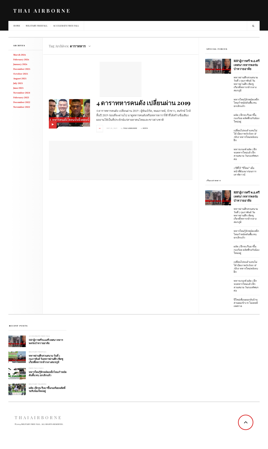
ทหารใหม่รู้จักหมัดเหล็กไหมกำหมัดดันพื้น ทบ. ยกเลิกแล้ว (246, 103)
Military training (37, 384)
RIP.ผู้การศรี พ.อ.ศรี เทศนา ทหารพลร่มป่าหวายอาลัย (246, 65)
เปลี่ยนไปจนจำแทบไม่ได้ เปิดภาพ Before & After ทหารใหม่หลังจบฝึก (246, 135)
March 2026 (19, 54)
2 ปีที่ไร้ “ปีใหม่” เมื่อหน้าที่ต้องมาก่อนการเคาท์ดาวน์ (245, 171)
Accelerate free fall (66, 25)
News (145, 128)
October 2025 (20, 73)
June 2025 (18, 88)
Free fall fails (36, 368)
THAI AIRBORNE (42, 10)
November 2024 (21, 92)
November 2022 (21, 107)
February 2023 (21, 97)
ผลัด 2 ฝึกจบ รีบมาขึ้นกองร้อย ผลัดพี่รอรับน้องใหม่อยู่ (246, 118)
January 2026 (20, 64)
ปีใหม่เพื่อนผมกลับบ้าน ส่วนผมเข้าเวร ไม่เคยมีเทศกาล (246, 303)
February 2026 (21, 59)
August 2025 (19, 78)
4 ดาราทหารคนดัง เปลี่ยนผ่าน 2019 (143, 102)
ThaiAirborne (38, 417)
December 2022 (21, 102)
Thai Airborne (130, 128)
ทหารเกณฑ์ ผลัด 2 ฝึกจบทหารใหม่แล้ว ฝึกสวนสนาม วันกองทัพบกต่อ (246, 154)
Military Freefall (37, 25)
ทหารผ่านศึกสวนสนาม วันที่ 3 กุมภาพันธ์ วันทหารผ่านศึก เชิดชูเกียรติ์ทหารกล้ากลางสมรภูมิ (246, 84)
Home (16, 25)
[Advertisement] (121, 79)
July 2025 (18, 83)
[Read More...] (99, 128)
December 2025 (21, 69)
